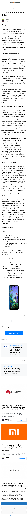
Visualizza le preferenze (14, 512)
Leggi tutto (22, 420)
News (4, 8)
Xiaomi (11, 442)
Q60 (15, 321)
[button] (26, 488)
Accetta (14, 504)
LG (2, 8)
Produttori (8, 8)
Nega (14, 508)
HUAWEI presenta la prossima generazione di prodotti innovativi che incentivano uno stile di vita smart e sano (13, 408)
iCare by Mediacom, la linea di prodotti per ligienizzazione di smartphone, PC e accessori (12, 485)
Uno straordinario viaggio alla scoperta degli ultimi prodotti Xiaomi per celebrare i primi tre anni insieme (12, 448)
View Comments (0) (13, 333)
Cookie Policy (8, 515)
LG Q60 (8, 321)
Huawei (5, 366)
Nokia (14, 345)
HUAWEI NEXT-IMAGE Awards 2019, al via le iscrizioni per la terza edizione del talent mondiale (14, 370)
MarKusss (7, 19)
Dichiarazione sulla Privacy (17, 515)
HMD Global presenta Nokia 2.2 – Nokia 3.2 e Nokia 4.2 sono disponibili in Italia (16, 350)
